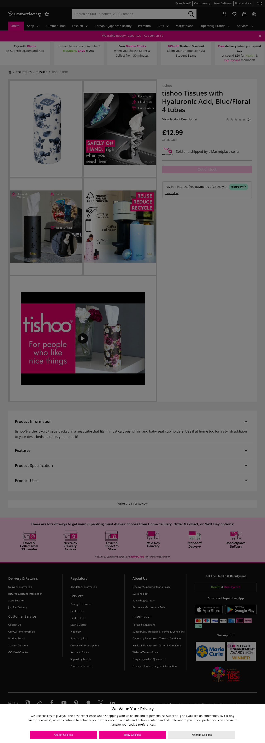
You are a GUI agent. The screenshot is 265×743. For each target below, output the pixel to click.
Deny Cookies (132, 734)
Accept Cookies (63, 734)
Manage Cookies (202, 734)
